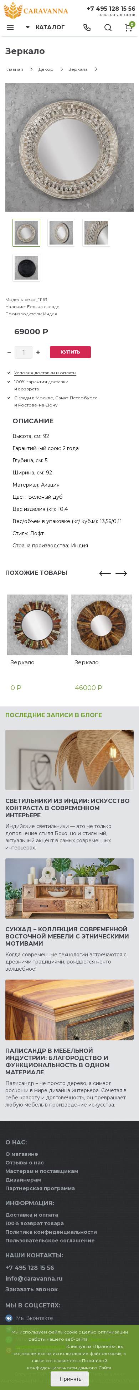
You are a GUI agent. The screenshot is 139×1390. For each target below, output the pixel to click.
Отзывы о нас (24, 1162)
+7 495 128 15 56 (111, 8)
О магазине (21, 1154)
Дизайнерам (23, 1179)
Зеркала (78, 69)
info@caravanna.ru (34, 1278)
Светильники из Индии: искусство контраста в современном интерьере (67, 808)
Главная (14, 69)
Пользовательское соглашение (50, 1240)
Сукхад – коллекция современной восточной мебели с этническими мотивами (67, 936)
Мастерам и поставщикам (41, 1171)
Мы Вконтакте (34, 1318)
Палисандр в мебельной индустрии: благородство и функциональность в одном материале (57, 1062)
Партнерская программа (40, 1188)
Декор (45, 69)
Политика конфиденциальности (51, 1231)
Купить (70, 352)
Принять (69, 1379)
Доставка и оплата (31, 1214)
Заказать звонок (117, 14)
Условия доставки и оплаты (45, 372)
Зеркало (23, 662)
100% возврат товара (34, 1223)
